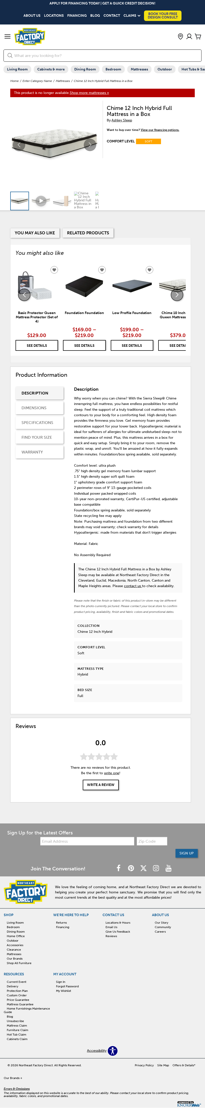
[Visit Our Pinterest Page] (131, 868)
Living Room (17, 69)
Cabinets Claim (17, 1039)
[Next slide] (177, 295)
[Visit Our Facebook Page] (119, 868)
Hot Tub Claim (16, 1034)
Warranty (32, 452)
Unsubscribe (15, 1021)
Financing (77, 15)
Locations (54, 15)
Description (35, 393)
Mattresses (139, 69)
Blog (95, 15)
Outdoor (165, 69)
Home (14, 81)
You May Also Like (35, 232)
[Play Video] (41, 201)
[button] (8, 36)
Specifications (37, 422)
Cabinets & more (51, 69)
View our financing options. (160, 130)
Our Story (161, 922)
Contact (112, 15)
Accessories (15, 945)
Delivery (12, 986)
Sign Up (187, 853)
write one (111, 773)
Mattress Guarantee (20, 1004)
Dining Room (85, 69)
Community (163, 927)
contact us (133, 586)
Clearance (14, 949)
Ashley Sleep (122, 120)
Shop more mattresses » (89, 93)
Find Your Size (37, 437)
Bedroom (113, 69)
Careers (160, 931)
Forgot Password (67, 986)
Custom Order (17, 995)
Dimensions (34, 407)
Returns (61, 922)
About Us (32, 15)
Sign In (60, 982)
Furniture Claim (17, 1030)
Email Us (111, 927)
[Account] (189, 37)
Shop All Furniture (19, 963)
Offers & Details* (184, 1065)
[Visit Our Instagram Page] (156, 868)
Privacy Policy (144, 1065)
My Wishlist (63, 991)
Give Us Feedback (118, 931)
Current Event (16, 982)
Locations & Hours (118, 922)
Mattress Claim (17, 1025)
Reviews (111, 936)
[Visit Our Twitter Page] (144, 868)
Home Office (16, 936)
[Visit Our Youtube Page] (168, 868)
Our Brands (14, 958)
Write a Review (100, 785)
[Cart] (198, 37)
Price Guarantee (18, 999)
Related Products (88, 232)
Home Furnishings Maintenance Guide (27, 1010)
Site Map (163, 1065)
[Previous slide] (24, 295)
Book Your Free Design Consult (163, 15)
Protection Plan (17, 991)
